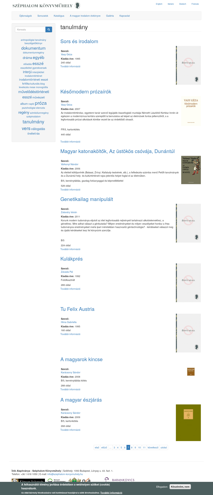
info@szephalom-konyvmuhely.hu (65, 474)
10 (139, 447)
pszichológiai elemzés (33, 107)
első (97, 447)
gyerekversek (39, 67)
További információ (70, 66)
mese (32, 87)
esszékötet (26, 67)
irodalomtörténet (33, 75)
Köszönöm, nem (180, 486)
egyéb (38, 57)
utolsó (164, 447)
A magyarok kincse (81, 359)
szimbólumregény (39, 112)
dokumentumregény (33, 52)
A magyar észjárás (81, 399)
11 (144, 447)
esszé (38, 63)
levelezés (24, 87)
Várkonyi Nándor (69, 164)
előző (104, 447)
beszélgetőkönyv (33, 43)
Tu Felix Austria (77, 308)
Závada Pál (67, 271)
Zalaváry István (69, 212)
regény (23, 112)
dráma (27, 57)
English (159, 3)
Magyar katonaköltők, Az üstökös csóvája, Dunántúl (117, 151)
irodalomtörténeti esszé (33, 79)
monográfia (42, 87)
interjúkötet (38, 72)
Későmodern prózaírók (85, 91)
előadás (27, 64)
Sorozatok (42, 15)
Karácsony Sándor (70, 372)
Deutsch (182, 3)
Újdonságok (25, 15)
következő (153, 447)
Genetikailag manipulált (86, 198)
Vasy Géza (66, 54)
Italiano (171, 3)
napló (31, 103)
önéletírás (33, 133)
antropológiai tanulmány (33, 39)
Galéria (110, 15)
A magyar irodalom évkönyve (85, 15)
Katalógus (59, 15)
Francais (195, 3)
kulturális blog (37, 83)
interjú (27, 71)
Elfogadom (162, 486)
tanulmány (33, 121)
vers (26, 128)
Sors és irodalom (79, 41)
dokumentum (33, 48)
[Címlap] (46, 5)
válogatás (38, 128)
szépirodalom (33, 116)
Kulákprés (71, 258)
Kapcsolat (124, 15)
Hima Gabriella (69, 322)
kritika (26, 83)
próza (41, 102)
